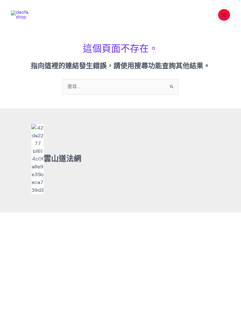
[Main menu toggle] (224, 15)
